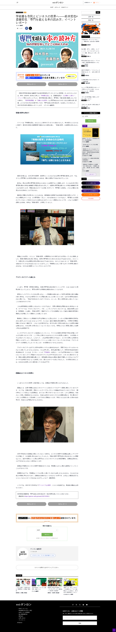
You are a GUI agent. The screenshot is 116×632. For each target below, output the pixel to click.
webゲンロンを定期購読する (91, 191)
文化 (83, 65)
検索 (98, 12)
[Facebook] (73, 605)
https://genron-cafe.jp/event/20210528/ (37, 496)
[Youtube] (87, 605)
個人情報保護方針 (23, 614)
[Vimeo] (83, 605)
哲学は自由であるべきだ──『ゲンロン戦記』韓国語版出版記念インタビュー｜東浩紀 (90, 62)
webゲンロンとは (23, 608)
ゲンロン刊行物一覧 (91, 187)
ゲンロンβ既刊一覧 (91, 183)
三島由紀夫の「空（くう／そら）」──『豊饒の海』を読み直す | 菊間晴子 (90, 41)
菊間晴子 (89, 44)
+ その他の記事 (33, 551)
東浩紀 (25, 592)
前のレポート (31, 84)
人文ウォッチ (57, 7)
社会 (83, 83)
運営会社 (21, 616)
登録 (80, 623)
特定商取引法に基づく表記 (25, 610)
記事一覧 (90, 16)
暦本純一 (50, 592)
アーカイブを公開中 (45, 485)
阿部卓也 (87, 75)
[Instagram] (76, 605)
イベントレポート (19, 12)
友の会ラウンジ (64, 7)
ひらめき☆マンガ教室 (68, 594)
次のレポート (62, 84)
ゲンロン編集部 (19, 25)
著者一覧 (90, 20)
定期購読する (87, 2)
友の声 (51, 7)
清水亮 (53, 592)
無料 (25, 12)
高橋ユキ (89, 56)
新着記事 (84, 56)
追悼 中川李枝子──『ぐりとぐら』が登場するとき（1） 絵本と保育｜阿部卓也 (90, 72)
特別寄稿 (84, 44)
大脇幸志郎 (87, 83)
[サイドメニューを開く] (17, 2)
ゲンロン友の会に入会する (90, 194)
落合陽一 (58, 592)
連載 (83, 92)
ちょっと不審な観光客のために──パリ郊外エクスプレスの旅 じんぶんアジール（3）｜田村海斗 (90, 89)
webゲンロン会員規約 (24, 612)
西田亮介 (18, 592)
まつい (88, 100)
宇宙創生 (47, 352)
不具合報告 (91, 198)
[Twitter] (80, 605)
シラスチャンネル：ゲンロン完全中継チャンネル (43, 555)
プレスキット (22, 620)
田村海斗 (87, 92)
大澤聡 (22, 592)
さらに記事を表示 (90, 174)
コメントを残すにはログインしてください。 (47, 567)
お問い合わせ (22, 618)
